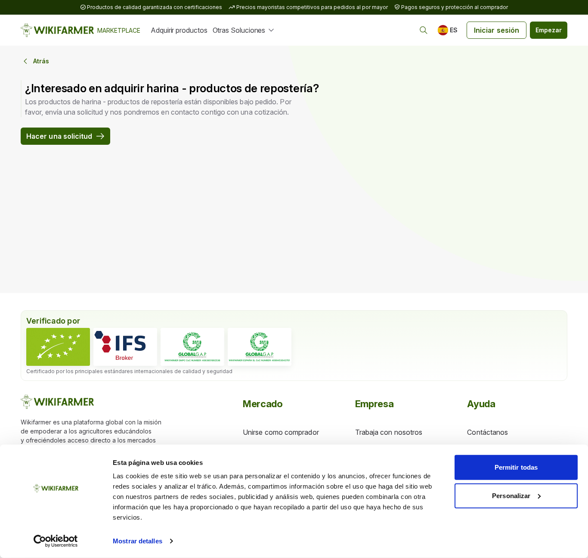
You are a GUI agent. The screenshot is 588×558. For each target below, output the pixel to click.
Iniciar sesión (496, 30)
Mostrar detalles (137, 541)
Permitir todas (516, 467)
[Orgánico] (58, 347)
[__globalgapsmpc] (192, 347)
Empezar (548, 30)
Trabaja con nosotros (389, 432)
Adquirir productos (179, 30)
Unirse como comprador (281, 432)
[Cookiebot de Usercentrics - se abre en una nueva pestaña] (55, 541)
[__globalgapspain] (259, 347)
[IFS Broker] (125, 347)
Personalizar (511, 495)
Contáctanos (487, 432)
